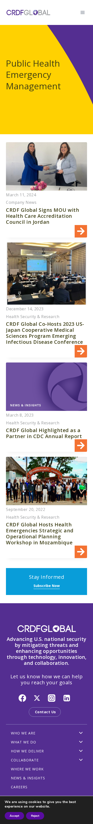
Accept (14, 816)
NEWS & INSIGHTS (28, 778)
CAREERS (19, 787)
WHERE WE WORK (27, 769)
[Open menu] (82, 12)
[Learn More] (46, 189)
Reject (35, 816)
